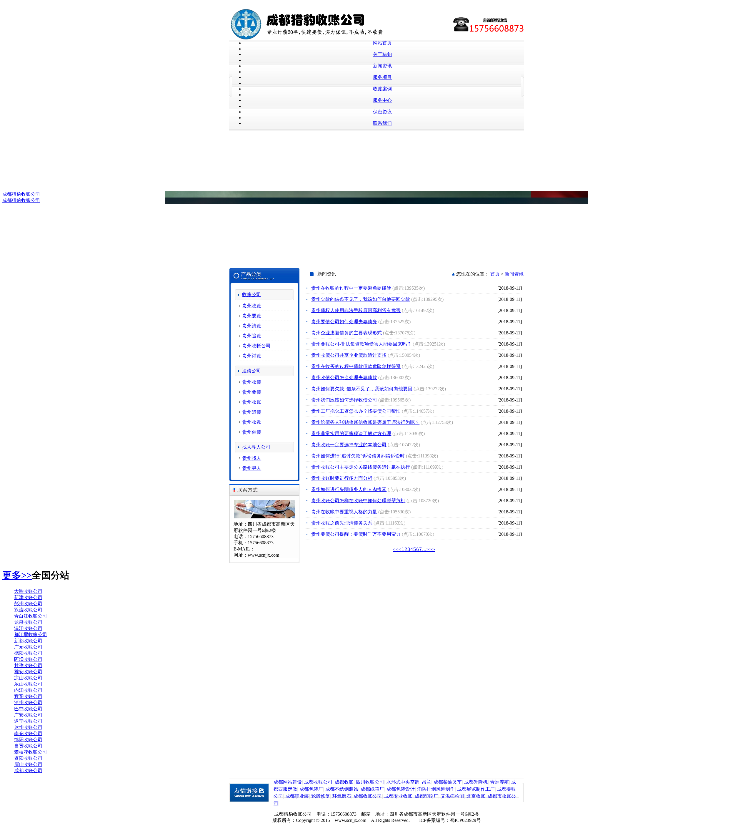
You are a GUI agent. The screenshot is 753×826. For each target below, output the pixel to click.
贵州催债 (251, 431)
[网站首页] (325, 38)
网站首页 (382, 42)
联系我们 (382, 123)
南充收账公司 (28, 733)
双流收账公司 (28, 609)
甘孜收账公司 (28, 665)
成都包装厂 (311, 789)
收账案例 (382, 88)
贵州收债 (251, 381)
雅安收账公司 (28, 671)
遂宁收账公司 (28, 721)
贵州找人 (251, 458)
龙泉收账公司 (28, 622)
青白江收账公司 (30, 615)
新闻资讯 (382, 65)
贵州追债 (251, 411)
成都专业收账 (398, 796)
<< (396, 549)
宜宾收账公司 (28, 696)
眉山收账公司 (28, 764)
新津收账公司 (28, 597)
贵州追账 (251, 335)
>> (432, 549)
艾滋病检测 (452, 796)
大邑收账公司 (28, 591)
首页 (494, 273)
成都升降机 (476, 781)
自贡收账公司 (28, 745)
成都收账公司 (28, 770)
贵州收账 (251, 305)
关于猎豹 (382, 54)
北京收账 (476, 796)
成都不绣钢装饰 (341, 789)
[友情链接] (251, 800)
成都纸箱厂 (372, 789)
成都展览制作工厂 (476, 789)
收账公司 (251, 294)
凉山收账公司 (28, 677)
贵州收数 (251, 421)
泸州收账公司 (28, 702)
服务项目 (382, 77)
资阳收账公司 (28, 758)
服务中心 (382, 100)
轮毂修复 (320, 796)
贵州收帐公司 (256, 345)
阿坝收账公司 (28, 659)
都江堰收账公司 (30, 634)
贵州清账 (251, 325)
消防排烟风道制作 (436, 789)
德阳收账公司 (28, 653)
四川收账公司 (370, 781)
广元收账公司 (28, 646)
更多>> (17, 575)
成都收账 (344, 781)
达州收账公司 (28, 727)
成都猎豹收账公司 (21, 194)
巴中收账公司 (28, 708)
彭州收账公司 (28, 603)
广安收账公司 (28, 714)
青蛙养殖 (499, 781)
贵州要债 (251, 391)
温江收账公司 (28, 628)
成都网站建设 (288, 781)
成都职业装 (297, 796)
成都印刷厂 (426, 796)
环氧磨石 (341, 796)
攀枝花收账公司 (30, 751)
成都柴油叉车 (448, 781)
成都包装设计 (401, 789)
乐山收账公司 (28, 683)
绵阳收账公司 (28, 739)
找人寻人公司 (256, 447)
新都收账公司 (28, 640)
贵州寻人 (251, 468)
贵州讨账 (251, 355)
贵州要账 (251, 315)
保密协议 (382, 111)
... (424, 549)
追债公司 (251, 370)
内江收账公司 (28, 690)
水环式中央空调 (403, 781)
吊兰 (426, 781)
